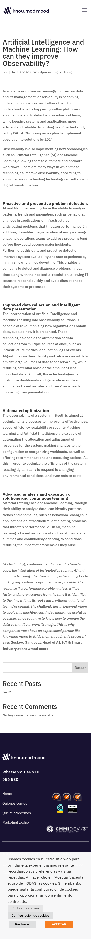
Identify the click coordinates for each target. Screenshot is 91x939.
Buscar (80, 667)
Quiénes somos (14, 803)
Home (7, 793)
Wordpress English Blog (52, 72)
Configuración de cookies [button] (30, 915)
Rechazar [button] (22, 924)
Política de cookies (25, 908)
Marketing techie (15, 822)
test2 (7, 692)
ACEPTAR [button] (59, 924)
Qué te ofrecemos (16, 813)
